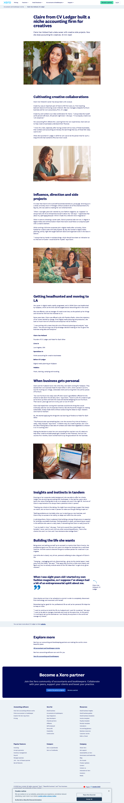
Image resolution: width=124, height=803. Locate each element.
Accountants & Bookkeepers (54, 2)
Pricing (16, 2)
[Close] (109, 791)
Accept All (89, 799)
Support (70, 2)
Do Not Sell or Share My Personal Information (28, 800)
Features (24, 2)
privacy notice (51, 796)
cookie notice (42, 796)
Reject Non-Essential (89, 795)
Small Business (36, 2)
